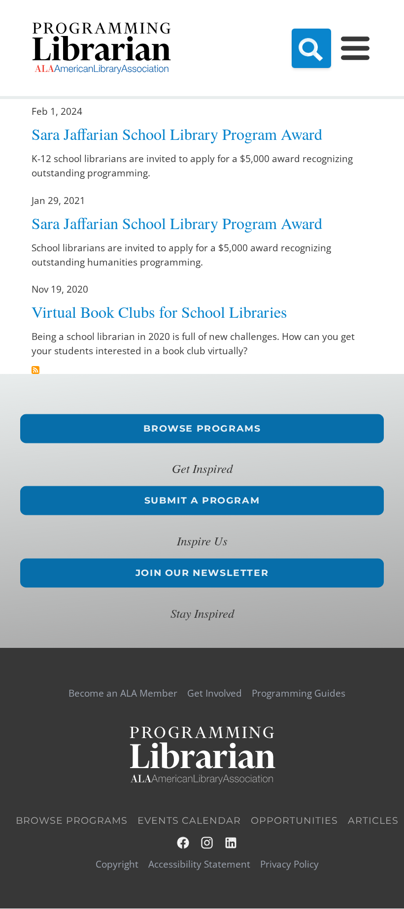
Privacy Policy (289, 864)
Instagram (207, 843)
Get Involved (214, 693)
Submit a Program (202, 500)
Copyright (117, 864)
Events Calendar (189, 820)
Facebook (183, 843)
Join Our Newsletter (202, 572)
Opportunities (294, 820)
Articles (373, 820)
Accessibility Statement (199, 864)
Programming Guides (298, 693)
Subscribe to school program (35, 370)
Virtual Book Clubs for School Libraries (159, 311)
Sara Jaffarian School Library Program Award (177, 133)
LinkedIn (231, 843)
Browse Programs (202, 428)
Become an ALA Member (122, 693)
